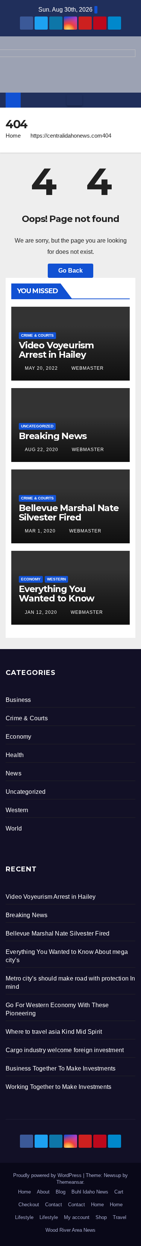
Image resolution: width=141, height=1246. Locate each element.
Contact (53, 1204)
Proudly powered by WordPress (48, 1175)
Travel (119, 1217)
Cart (118, 1192)
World (14, 828)
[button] (130, 100)
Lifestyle (24, 1217)
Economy (31, 579)
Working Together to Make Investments (58, 1087)
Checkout (28, 1204)
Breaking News (52, 435)
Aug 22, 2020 (41, 449)
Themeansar (69, 1182)
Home (13, 135)
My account (76, 1217)
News (13, 773)
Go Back (70, 270)
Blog (60, 1192)
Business (18, 700)
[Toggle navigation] (74, 100)
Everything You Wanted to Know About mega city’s (58, 598)
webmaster (87, 368)
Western (56, 579)
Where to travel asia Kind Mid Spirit (54, 1032)
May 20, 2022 (41, 368)
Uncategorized (37, 426)
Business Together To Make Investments (60, 1068)
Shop (101, 1217)
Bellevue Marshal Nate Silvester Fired (69, 512)
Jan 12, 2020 (41, 612)
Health (15, 755)
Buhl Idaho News (89, 1192)
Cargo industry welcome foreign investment (65, 1050)
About (43, 1192)
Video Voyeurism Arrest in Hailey (56, 350)
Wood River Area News (70, 1230)
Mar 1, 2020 (40, 531)
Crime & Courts (37, 335)
